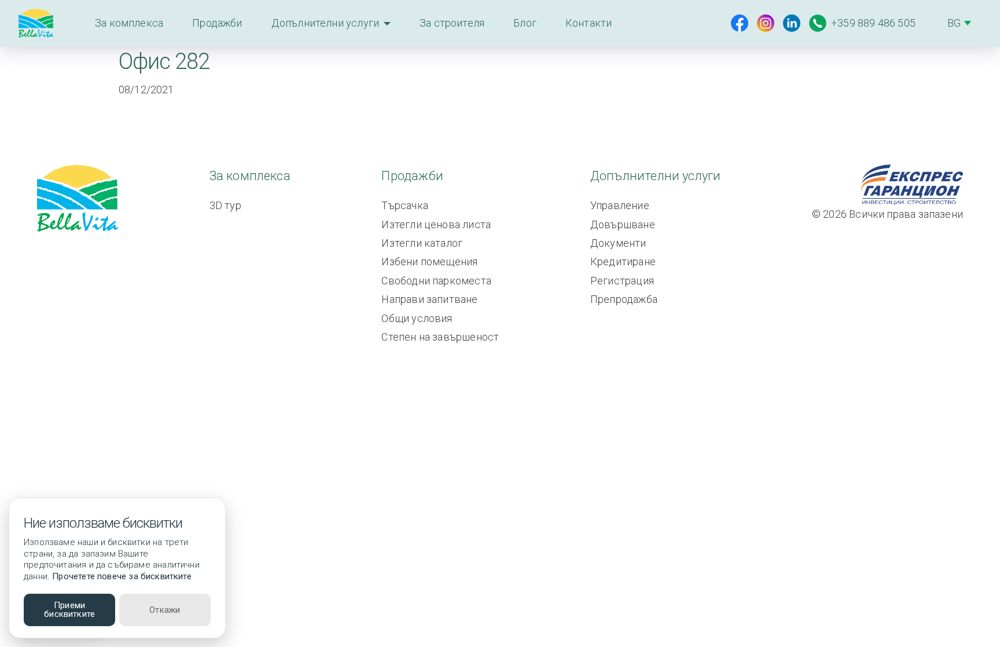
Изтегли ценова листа (436, 224)
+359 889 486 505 (873, 23)
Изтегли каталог (421, 243)
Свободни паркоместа (436, 281)
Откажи (164, 610)
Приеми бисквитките (69, 609)
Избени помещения (429, 261)
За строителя (452, 23)
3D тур (225, 205)
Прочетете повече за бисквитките (122, 576)
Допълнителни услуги (325, 23)
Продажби (217, 23)
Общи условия (416, 318)
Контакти (588, 23)
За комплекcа (129, 23)
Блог (524, 23)
